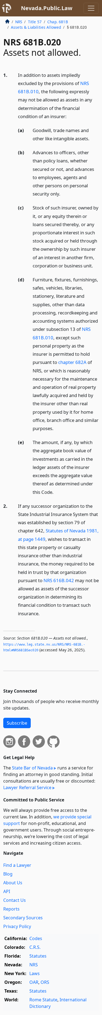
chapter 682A (72, 362)
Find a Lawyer (17, 865)
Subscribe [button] (17, 723)
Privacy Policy (17, 926)
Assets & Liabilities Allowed (36, 27)
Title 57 (35, 21)
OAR (33, 982)
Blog (8, 874)
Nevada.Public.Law (46, 8)
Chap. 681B (57, 21)
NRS (18, 21)
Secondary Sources (23, 918)
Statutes (38, 956)
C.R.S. (35, 947)
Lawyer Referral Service (27, 787)
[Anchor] (69, 116)
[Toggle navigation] (91, 8)
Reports (11, 909)
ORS (45, 982)
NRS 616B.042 (59, 580)
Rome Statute (43, 1000)
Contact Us (14, 900)
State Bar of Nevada (32, 768)
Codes (35, 938)
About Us (12, 883)
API (6, 891)
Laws (34, 973)
